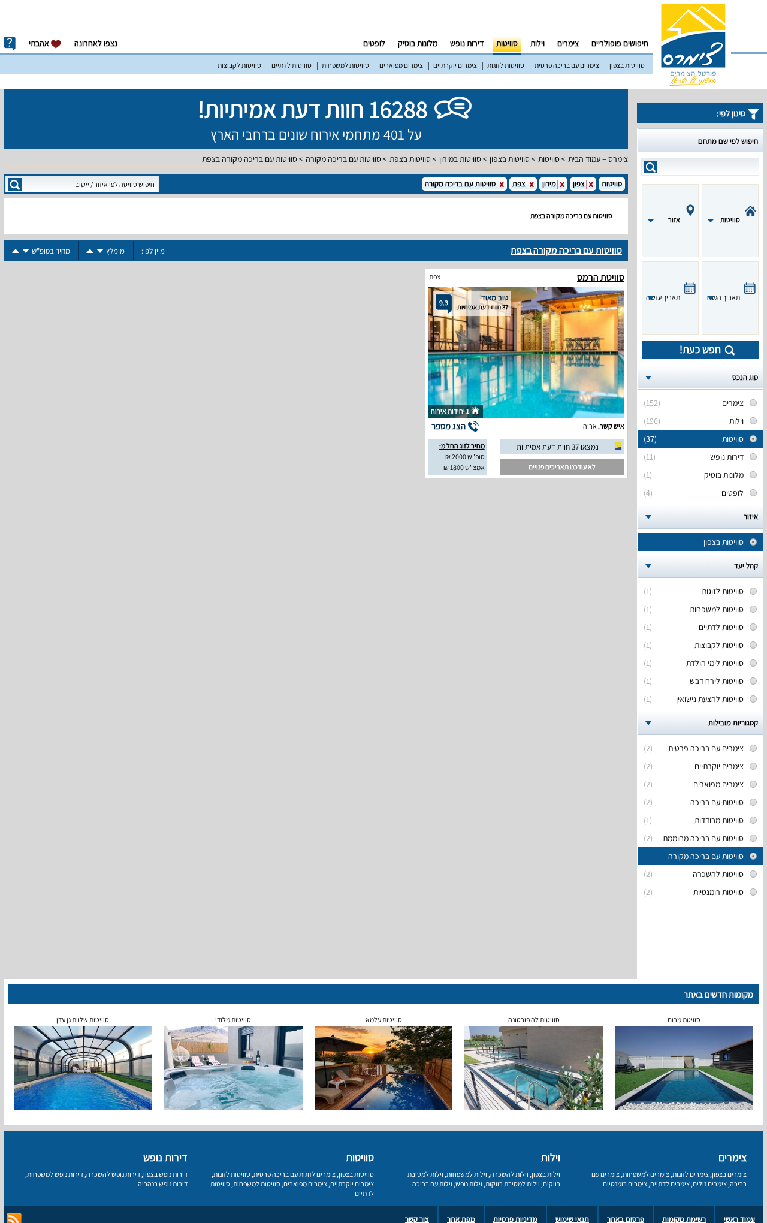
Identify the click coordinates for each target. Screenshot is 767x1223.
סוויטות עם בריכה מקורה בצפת (249, 158)
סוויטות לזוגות (505, 65)
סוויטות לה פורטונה (534, 1019)
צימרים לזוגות (690, 1174)
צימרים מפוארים (401, 65)
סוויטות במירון (460, 158)
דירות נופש (467, 43)
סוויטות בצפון (627, 65)
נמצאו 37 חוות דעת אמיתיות (558, 447)
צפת (434, 276)
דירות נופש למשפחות (55, 1174)
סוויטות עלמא (384, 1019)
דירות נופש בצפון (165, 1174)
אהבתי (40, 43)
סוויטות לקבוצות (239, 65)
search (650, 167)
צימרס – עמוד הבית (598, 158)
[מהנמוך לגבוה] (89, 251)
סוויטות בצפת (410, 158)
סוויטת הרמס (600, 277)
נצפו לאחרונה (95, 43)
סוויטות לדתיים (291, 65)
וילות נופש (468, 1183)
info (10, 44)
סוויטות (507, 43)
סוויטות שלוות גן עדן (82, 1019)
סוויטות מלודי (233, 1019)
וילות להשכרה (509, 1174)
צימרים (568, 43)
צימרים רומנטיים (625, 1183)
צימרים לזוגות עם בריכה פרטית (294, 1174)
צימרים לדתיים (670, 1183)
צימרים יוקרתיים (455, 65)
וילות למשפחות (466, 1174)
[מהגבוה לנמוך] (100, 251)
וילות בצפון (546, 1174)
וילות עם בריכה (432, 1183)
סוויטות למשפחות (345, 65)
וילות (537, 43)
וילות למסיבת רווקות (512, 1183)
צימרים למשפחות (646, 1174)
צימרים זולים (710, 1183)
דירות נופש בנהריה (163, 1183)
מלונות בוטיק (417, 43)
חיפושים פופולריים (619, 43)
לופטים (374, 43)
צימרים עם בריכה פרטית (567, 65)
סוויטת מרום (684, 1019)
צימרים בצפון (729, 1174)
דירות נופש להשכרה (113, 1174)
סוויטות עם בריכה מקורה (343, 158)
